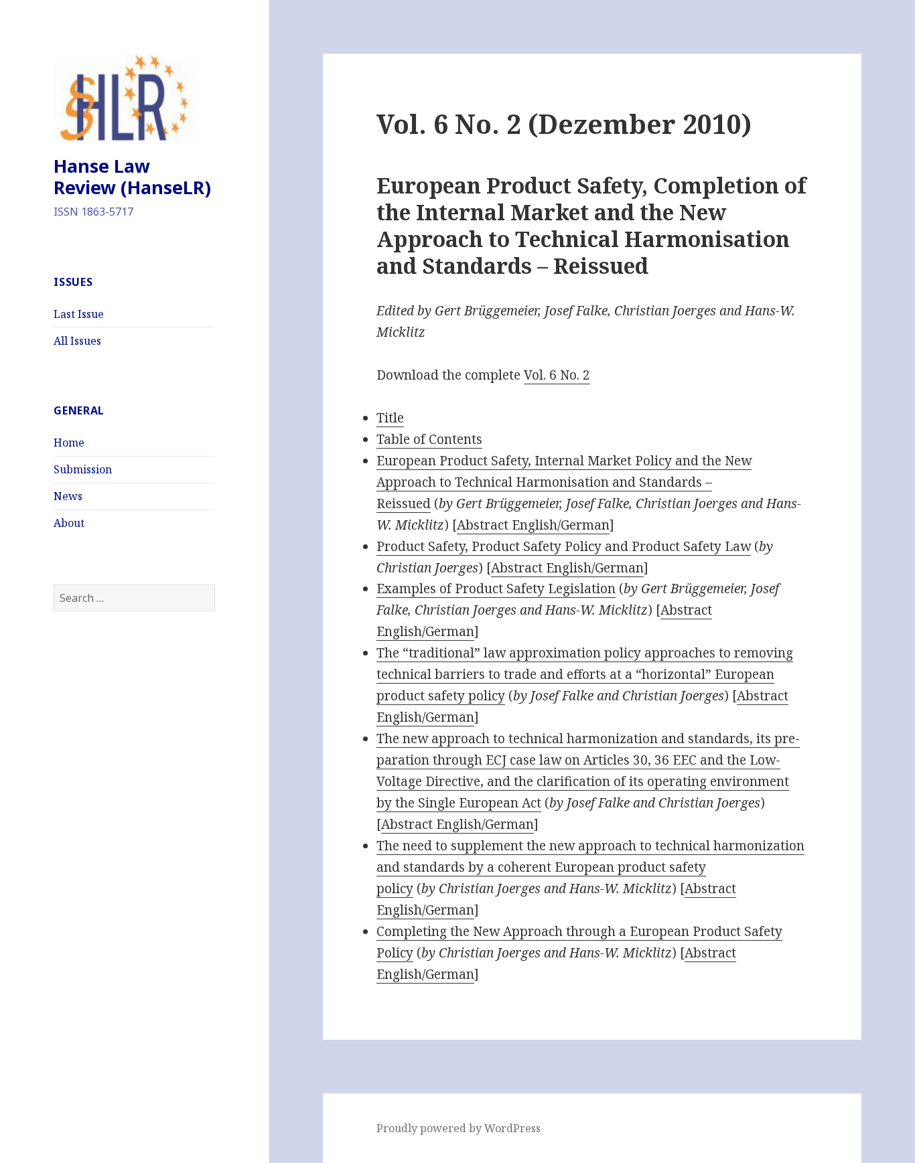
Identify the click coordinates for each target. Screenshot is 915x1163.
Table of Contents (429, 439)
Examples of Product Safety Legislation (496, 588)
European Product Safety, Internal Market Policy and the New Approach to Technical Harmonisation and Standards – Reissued (564, 482)
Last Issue (79, 314)
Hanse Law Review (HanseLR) (132, 176)
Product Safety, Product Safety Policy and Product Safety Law (563, 546)
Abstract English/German (533, 525)
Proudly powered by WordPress (458, 1128)
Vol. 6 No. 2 (557, 375)
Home (69, 442)
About (69, 523)
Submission (83, 469)
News (68, 496)
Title (390, 418)
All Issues (77, 340)
